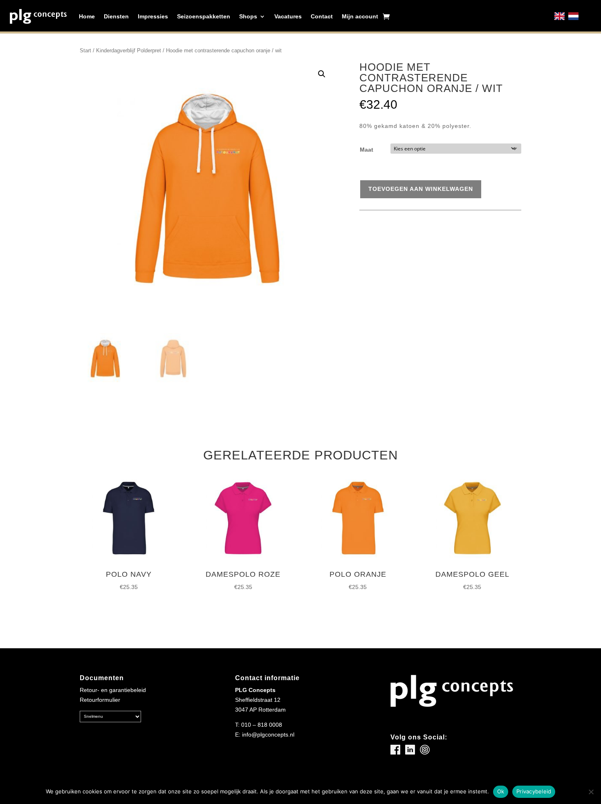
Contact (322, 16)
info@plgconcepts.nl (268, 734)
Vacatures (288, 16)
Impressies (153, 16)
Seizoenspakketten (203, 16)
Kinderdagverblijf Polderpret (128, 50)
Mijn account (360, 16)
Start (85, 50)
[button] (321, 74)
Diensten (116, 16)
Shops (248, 16)
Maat (366, 149)
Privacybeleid (533, 791)
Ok (501, 791)
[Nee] (591, 792)
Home (87, 16)
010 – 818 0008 (261, 724)
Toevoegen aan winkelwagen (420, 189)
